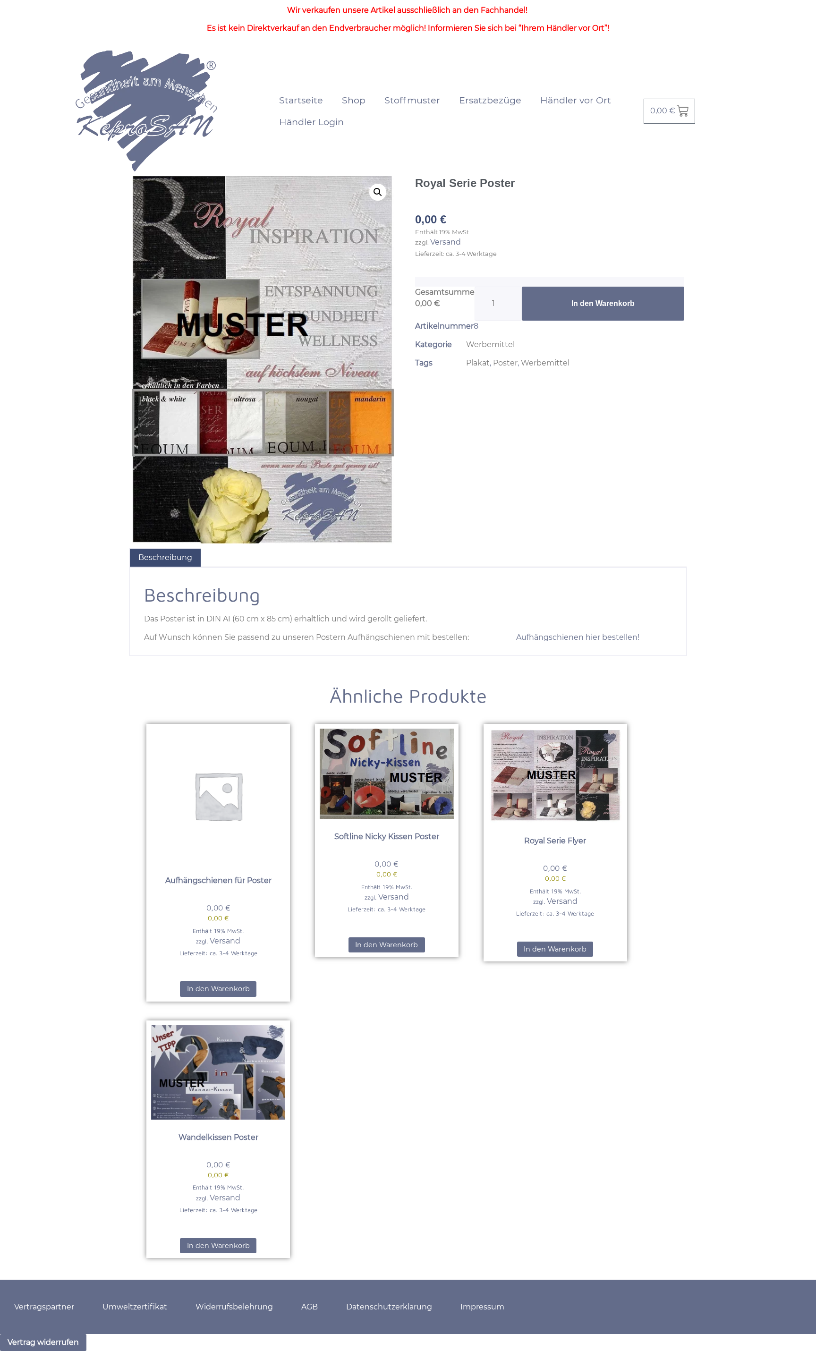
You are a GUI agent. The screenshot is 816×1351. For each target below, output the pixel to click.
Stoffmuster (412, 100)
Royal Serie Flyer (555, 840)
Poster (505, 362)
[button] (377, 192)
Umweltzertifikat (134, 1306)
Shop (354, 100)
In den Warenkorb (603, 303)
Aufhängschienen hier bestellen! (576, 637)
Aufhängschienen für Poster (218, 880)
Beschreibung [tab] (165, 557)
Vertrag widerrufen (43, 1342)
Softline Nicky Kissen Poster (386, 836)
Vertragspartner (44, 1306)
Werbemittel (490, 344)
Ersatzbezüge (490, 100)
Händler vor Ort (575, 100)
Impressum (482, 1306)
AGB (309, 1306)
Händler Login (311, 121)
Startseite (301, 100)
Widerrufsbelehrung (234, 1306)
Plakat (478, 362)
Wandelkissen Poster (218, 1137)
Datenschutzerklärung (389, 1306)
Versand (445, 242)
